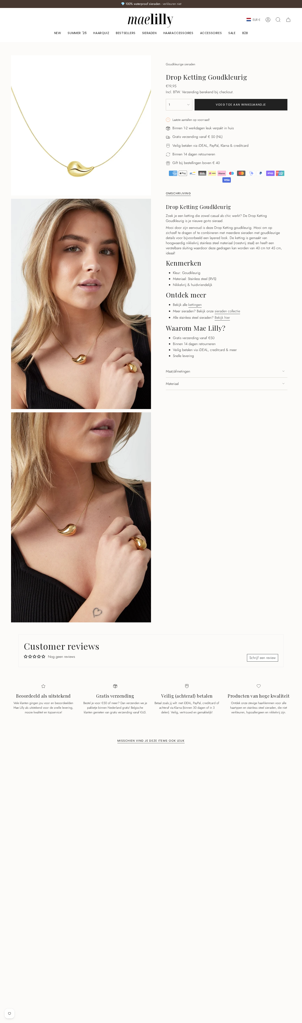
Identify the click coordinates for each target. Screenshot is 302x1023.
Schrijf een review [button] (262, 657)
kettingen (195, 304)
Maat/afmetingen (178, 371)
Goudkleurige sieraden (180, 64)
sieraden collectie (227, 311)
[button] (149, 33)
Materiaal (172, 383)
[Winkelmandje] (288, 19)
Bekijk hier (222, 317)
